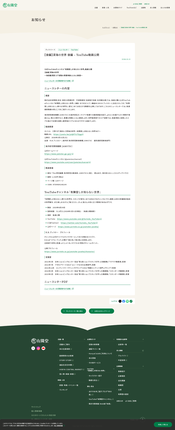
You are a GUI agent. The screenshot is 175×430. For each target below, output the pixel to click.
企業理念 (121, 376)
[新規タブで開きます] (127, 301)
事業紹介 (121, 371)
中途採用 (121, 360)
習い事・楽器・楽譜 (66, 374)
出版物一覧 (122, 344)
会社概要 (121, 380)
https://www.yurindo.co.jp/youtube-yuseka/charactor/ (69, 251)
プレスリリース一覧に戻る (74, 311)
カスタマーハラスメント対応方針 (43, 415)
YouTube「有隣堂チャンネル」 (100, 399)
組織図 (120, 385)
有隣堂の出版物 (121, 339)
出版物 (143, 7)
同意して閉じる (163, 424)
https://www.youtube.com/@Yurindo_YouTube (78, 219)
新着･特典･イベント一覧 (68, 385)
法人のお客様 (165, 7)
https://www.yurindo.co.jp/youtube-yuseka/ (78, 226)
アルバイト (122, 355)
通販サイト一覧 (95, 349)
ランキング (63, 390)
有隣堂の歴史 (123, 394)
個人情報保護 (58, 426)
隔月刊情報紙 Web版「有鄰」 (100, 404)
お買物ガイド (117, 7)
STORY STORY (65, 360)
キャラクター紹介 (95, 375)
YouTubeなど (132, 7)
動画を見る (93, 380)
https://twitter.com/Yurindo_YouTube (78, 223)
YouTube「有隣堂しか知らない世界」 (96, 370)
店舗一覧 (61, 339)
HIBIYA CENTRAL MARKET (70, 369)
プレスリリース (50, 50)
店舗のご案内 (64, 344)
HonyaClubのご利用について (100, 353)
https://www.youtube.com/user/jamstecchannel (66, 162)
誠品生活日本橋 (65, 365)
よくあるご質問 (137, 4)
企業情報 (119, 366)
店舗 (96, 7)
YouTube (74, 50)
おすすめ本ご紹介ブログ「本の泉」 (100, 393)
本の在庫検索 (64, 349)
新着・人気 (105, 7)
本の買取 (92, 358)
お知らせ (146, 4)
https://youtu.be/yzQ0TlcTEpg (68, 134)
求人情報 (153, 7)
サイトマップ (36, 407)
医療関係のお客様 (66, 355)
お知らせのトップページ (102, 311)
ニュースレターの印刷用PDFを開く (57, 81)
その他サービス (95, 362)
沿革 (120, 389)
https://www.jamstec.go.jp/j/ (57, 154)
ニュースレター (64, 50)
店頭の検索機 (94, 344)
